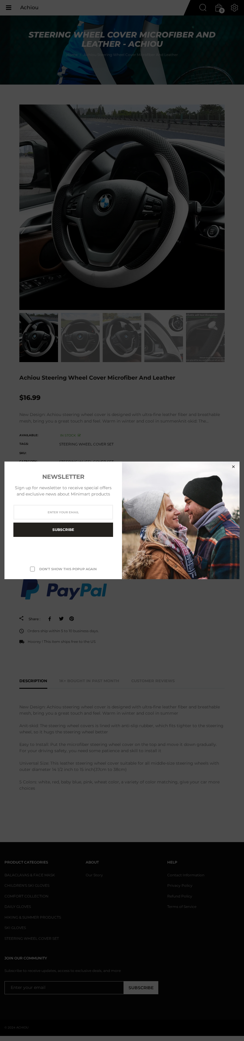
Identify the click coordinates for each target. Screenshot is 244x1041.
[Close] (233, 467)
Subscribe (63, 530)
